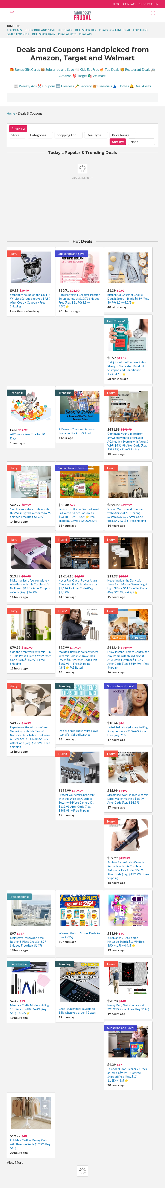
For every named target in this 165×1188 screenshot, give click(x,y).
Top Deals (14, 30)
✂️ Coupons (46, 86)
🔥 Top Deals (109, 69)
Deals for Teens (136, 30)
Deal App (85, 34)
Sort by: (118, 142)
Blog (116, 4)
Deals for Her (85, 30)
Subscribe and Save (40, 30)
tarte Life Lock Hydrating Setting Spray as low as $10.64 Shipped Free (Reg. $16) (127, 731)
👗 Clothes (121, 86)
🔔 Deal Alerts (140, 86)
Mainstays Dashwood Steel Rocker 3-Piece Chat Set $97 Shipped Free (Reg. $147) (28, 941)
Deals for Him (110, 30)
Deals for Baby (43, 34)
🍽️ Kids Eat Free (87, 69)
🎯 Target (79, 76)
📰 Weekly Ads (25, 86)
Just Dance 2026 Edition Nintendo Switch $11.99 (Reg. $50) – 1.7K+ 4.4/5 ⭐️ (126, 941)
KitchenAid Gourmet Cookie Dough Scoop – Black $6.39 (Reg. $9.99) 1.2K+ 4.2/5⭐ (128, 298)
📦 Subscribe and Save (57, 69)
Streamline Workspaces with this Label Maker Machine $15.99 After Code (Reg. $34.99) (127, 798)
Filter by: (18, 128)
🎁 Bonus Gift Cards (25, 69)
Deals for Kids (18, 34)
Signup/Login (148, 4)
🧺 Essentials (102, 86)
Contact (130, 4)
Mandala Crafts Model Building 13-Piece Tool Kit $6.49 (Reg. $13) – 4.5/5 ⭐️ (29, 1009)
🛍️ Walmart (96, 76)
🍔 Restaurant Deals (135, 69)
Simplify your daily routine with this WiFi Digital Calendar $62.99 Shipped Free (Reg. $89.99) (31, 513)
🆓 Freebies (65, 86)
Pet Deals (65, 30)
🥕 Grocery (83, 86)
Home (11, 113)
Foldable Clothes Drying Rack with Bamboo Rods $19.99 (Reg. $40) (30, 1144)
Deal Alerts (67, 34)
